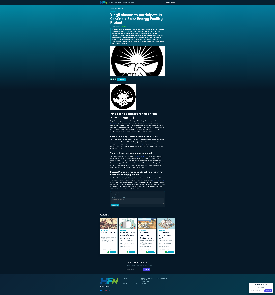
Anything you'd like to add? (119, 197)
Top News (111, 2)
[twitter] (103, 290)
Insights (120, 2)
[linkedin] (109, 290)
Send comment (115, 205)
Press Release (131, 2)
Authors (125, 280)
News (116, 2)
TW (113, 79)
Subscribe (172, 2)
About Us (125, 278)
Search (125, 2)
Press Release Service (145, 281)
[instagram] (106, 290)
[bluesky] (101, 290)
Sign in (167, 2)
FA (111, 79)
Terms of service (144, 285)
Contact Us (125, 281)
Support (159, 280)
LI (115, 79)
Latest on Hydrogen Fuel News (116, 8)
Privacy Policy (143, 283)
